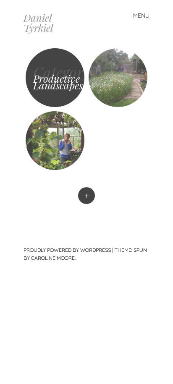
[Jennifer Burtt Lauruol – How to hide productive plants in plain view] (55, 140)
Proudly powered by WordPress (67, 250)
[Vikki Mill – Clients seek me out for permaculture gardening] (118, 77)
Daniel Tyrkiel (38, 22)
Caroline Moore (53, 258)
